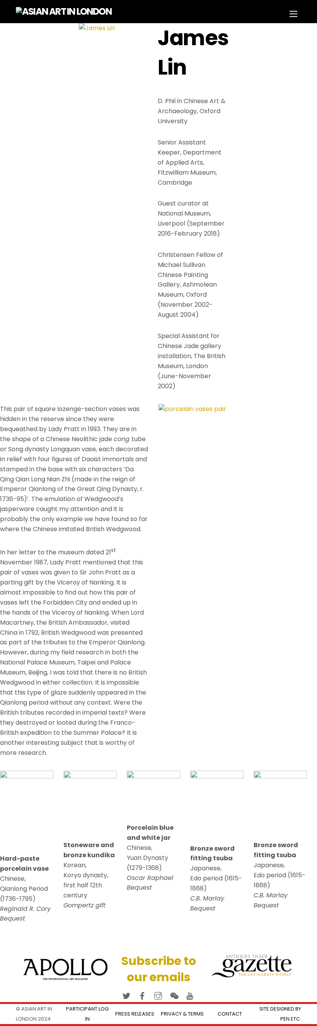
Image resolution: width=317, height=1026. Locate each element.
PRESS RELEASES (134, 1014)
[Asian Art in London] (64, 11)
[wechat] (174, 994)
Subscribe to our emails (158, 969)
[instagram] (158, 994)
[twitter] (126, 994)
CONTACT (230, 1014)
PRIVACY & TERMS (182, 1014)
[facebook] (142, 994)
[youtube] (189, 994)
